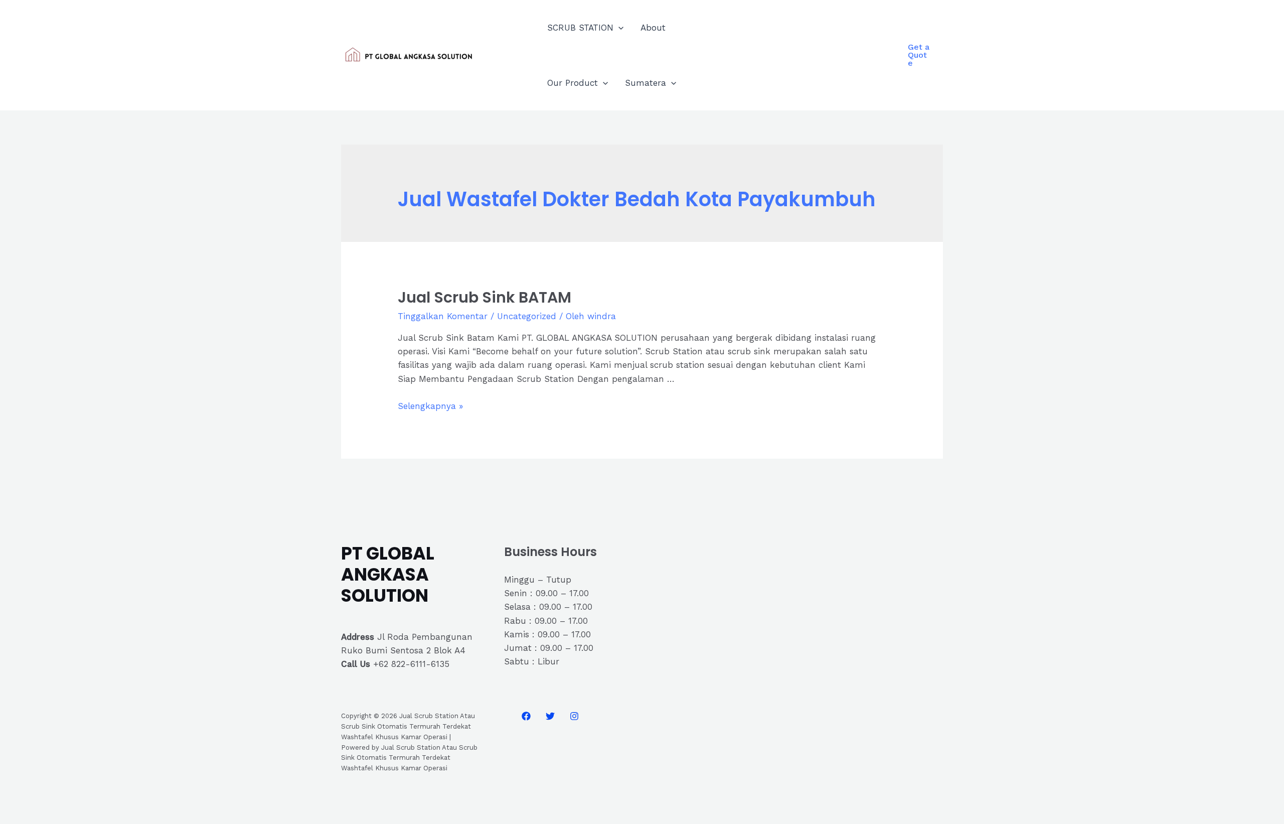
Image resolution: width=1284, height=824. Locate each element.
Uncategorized (526, 316)
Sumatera (645, 83)
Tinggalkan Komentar (443, 316)
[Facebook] (526, 716)
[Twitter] (550, 716)
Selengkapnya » (430, 406)
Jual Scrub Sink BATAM (484, 297)
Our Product (572, 83)
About (653, 28)
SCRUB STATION (580, 28)
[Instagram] (574, 716)
